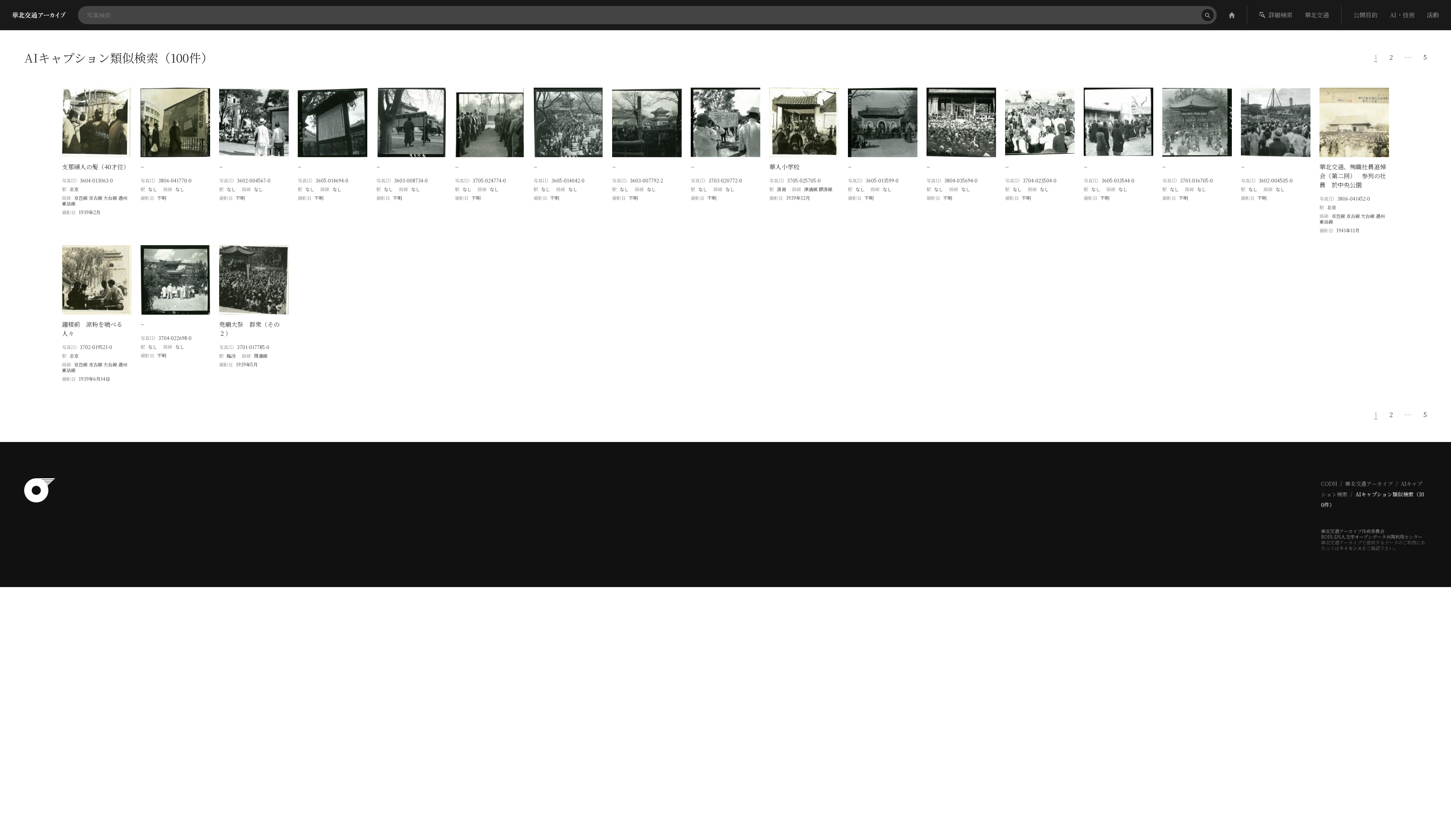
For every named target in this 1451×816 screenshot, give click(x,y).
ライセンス (1350, 548)
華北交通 (1317, 15)
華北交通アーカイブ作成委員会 (1352, 531)
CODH (1329, 483)
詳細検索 (1280, 15)
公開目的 (1366, 15)
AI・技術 (1402, 15)
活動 (1433, 15)
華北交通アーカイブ (1369, 483)
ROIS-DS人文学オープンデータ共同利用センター (1371, 536)
